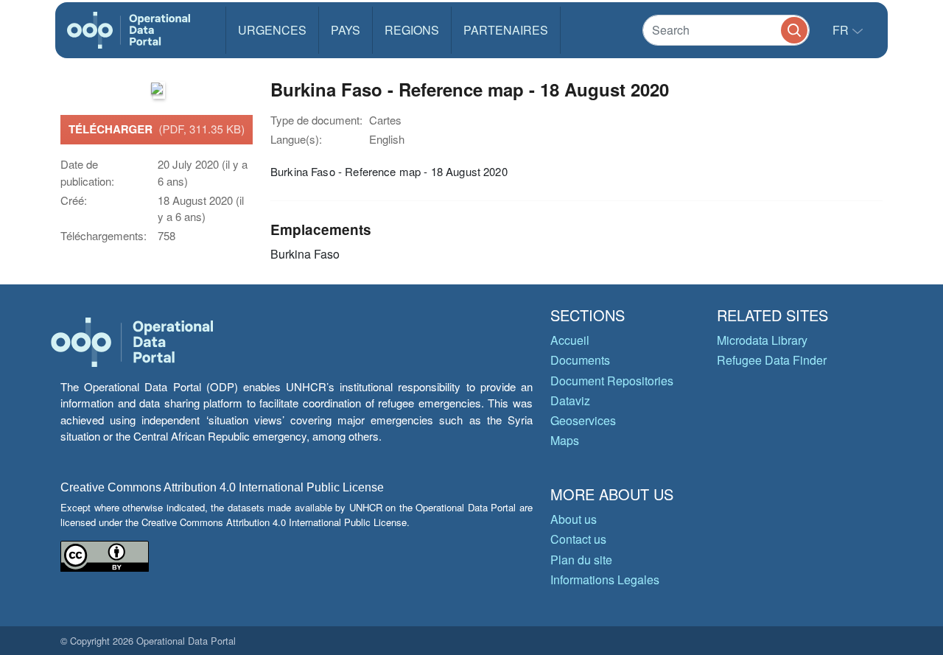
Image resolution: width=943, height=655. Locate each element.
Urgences (272, 29)
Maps (564, 440)
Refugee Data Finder (772, 359)
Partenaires (505, 29)
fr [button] (842, 29)
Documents (580, 359)
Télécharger (157, 129)
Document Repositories (611, 380)
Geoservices (583, 420)
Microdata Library (762, 340)
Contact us (578, 538)
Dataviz (570, 400)
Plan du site (581, 559)
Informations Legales (604, 579)
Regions (412, 29)
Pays (345, 29)
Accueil (569, 340)
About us (573, 519)
